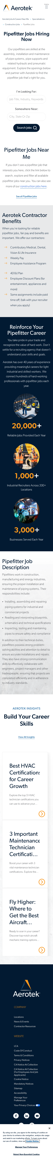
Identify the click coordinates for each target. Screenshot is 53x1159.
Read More (31, 814)
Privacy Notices (22, 1060)
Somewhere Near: (26, 109)
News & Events (21, 1022)
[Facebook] (16, 1115)
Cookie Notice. (32, 1141)
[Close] (49, 1128)
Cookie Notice (21, 1079)
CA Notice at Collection (26, 1065)
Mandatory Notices (23, 1084)
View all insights (26, 737)
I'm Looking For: (26, 91)
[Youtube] (37, 1115)
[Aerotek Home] (26, 988)
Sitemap (18, 1088)
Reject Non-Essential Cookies (26, 1154)
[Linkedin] (26, 1115)
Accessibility (20, 1093)
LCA (16, 1046)
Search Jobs (24, 127)
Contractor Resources (25, 1026)
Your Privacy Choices (24, 1105)
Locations (19, 1017)
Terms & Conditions (24, 1055)
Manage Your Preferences (20, 1099)
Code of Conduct (23, 1051)
